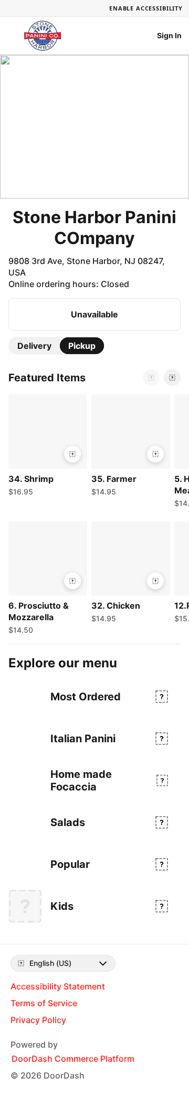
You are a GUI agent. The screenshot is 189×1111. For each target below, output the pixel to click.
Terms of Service (43, 1003)
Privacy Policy (38, 1020)
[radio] (34, 345)
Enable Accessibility (146, 8)
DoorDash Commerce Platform (73, 1058)
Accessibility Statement (57, 986)
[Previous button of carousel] (151, 377)
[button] (45, 447)
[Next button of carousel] (172, 377)
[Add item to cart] (72, 454)
